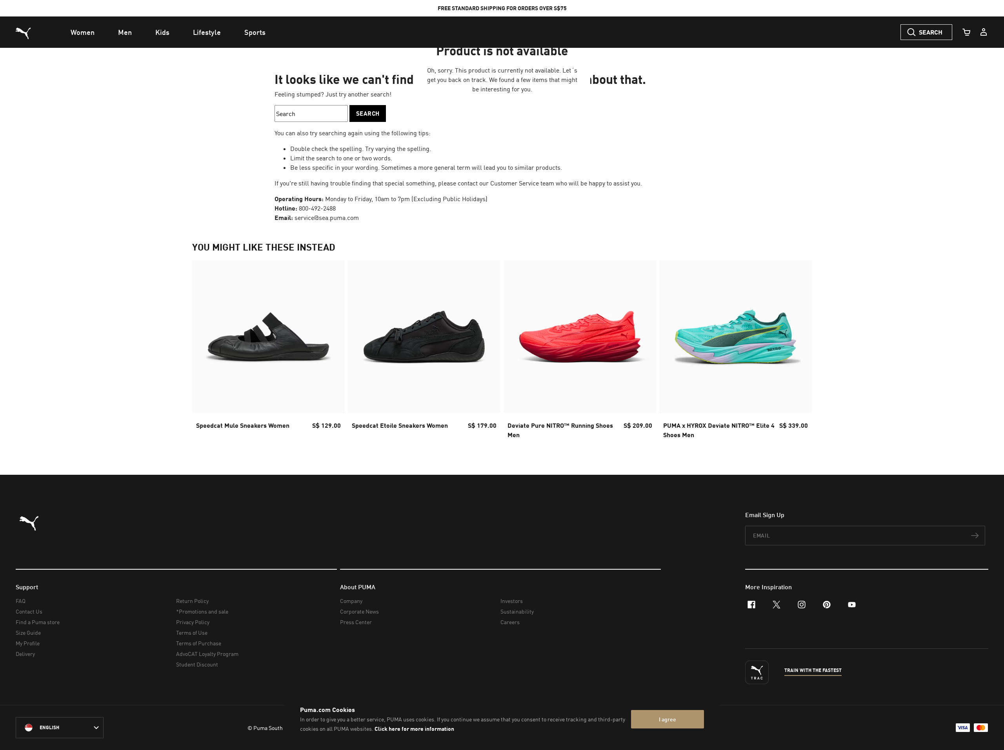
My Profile (28, 643)
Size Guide (28, 632)
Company (351, 600)
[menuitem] (82, 32)
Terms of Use (191, 632)
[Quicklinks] (983, 32)
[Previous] (204, 352)
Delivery (25, 653)
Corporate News (359, 611)
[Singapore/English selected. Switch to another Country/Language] (59, 727)
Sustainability (517, 611)
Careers (510, 622)
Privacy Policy (192, 622)
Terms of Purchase (198, 643)
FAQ (20, 600)
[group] (268, 351)
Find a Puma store (38, 622)
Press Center (356, 622)
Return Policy (192, 600)
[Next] (799, 352)
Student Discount (197, 664)
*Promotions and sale (202, 611)
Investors (511, 600)
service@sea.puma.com (327, 218)
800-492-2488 (317, 208)
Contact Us (29, 611)
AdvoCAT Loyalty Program (207, 653)
